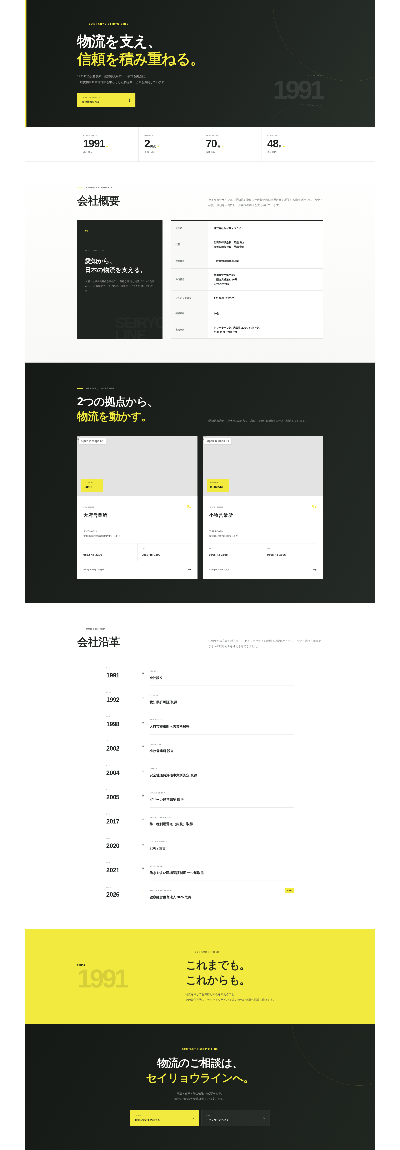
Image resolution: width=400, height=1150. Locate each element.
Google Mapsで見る (137, 569)
